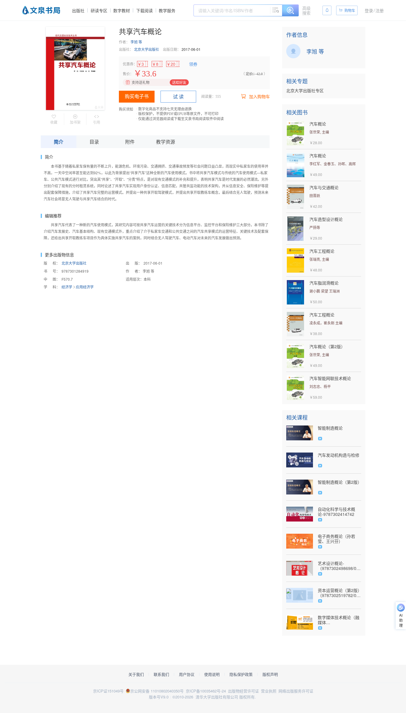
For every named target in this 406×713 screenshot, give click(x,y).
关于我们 (136, 674)
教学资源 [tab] (165, 141)
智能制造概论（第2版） (339, 482)
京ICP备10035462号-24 (206, 691)
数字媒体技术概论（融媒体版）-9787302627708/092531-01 (339, 620)
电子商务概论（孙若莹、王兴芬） (336, 539)
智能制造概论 (330, 428)
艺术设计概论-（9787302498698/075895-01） (339, 566)
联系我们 (161, 674)
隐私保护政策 (241, 674)
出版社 (78, 10)
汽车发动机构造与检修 (338, 455)
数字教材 (121, 10)
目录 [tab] (94, 141)
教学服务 (167, 10)
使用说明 (212, 674)
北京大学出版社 (146, 49)
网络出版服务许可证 (295, 691)
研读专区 (99, 10)
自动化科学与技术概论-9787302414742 (336, 512)
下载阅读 (144, 10)
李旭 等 (136, 41)
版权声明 (270, 674)
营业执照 (268, 691)
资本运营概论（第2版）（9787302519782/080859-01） (339, 593)
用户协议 (186, 674)
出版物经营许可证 (243, 691)
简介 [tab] (58, 141)
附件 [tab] (130, 141)
